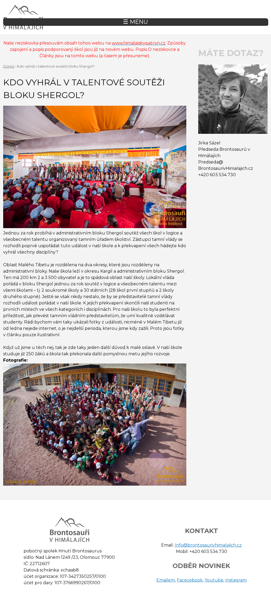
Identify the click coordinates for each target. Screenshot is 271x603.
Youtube (214, 580)
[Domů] (23, 17)
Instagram (236, 580)
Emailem (165, 580)
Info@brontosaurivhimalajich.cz (208, 545)
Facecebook (190, 580)
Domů (8, 66)
